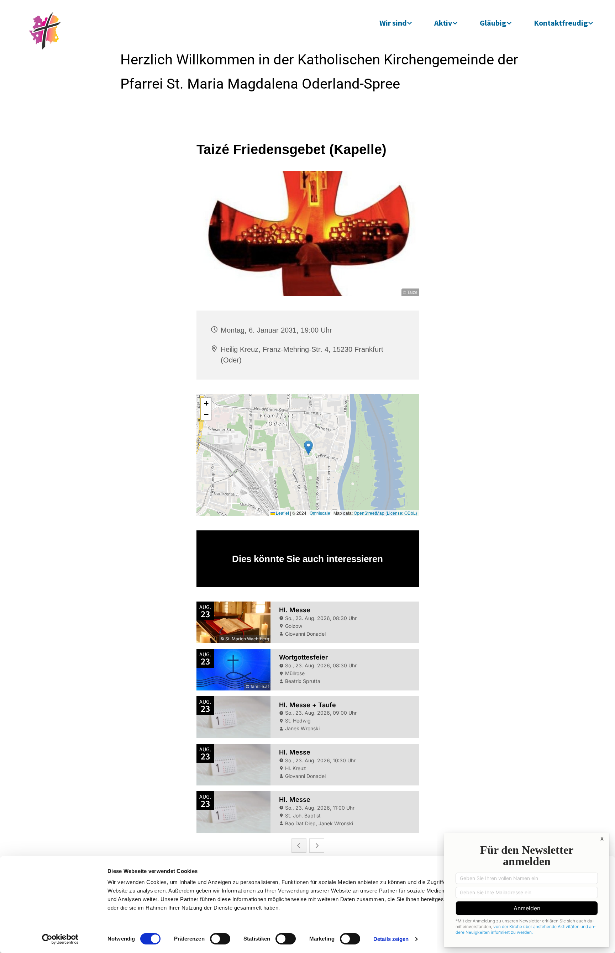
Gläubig (493, 23)
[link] (395, 23)
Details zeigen (391, 939)
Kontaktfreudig (561, 23)
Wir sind (393, 23)
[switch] (220, 938)
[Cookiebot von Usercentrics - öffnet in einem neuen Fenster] (60, 939)
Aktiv (443, 23)
